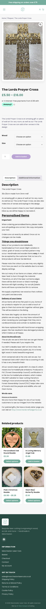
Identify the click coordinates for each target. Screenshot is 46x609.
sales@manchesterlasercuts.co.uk (16, 576)
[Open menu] (4, 9)
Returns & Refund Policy (12, 583)
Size (3, 143)
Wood (4, 135)
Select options (12, 461)
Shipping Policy (8, 579)
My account (7, 565)
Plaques (10, 18)
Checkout (6, 558)
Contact (5, 562)
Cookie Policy (7, 590)
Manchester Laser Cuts (11, 551)
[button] (40, 24)
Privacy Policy (7, 594)
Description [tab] (10, 178)
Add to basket (21, 157)
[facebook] (4, 539)
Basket (5, 554)
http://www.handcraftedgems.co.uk (26, 410)
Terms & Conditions (10, 587)
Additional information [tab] (29, 178)
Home (4, 18)
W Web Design (22, 606)
